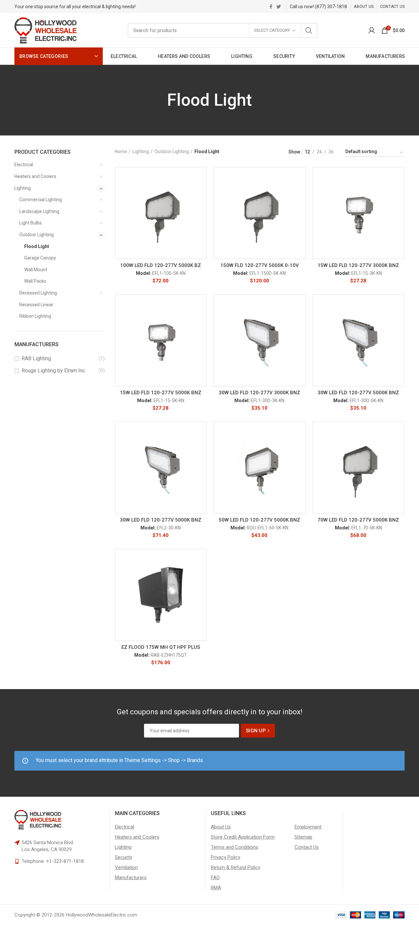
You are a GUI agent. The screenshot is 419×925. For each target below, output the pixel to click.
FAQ (215, 878)
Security (123, 857)
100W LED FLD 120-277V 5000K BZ (160, 265)
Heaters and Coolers (35, 176)
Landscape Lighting (39, 211)
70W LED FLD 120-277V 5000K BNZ (358, 520)
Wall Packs (35, 281)
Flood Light (36, 246)
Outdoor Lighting (36, 234)
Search (309, 30)
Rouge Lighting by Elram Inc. (54, 370)
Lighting (22, 188)
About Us (221, 827)
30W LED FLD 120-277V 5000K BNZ (358, 393)
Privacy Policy (225, 857)
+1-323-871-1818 (65, 861)
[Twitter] (278, 6)
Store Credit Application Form (243, 837)
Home (121, 151)
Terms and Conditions (234, 847)
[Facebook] (270, 6)
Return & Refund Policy (235, 867)
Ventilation (126, 867)
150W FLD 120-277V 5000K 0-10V (259, 265)
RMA (216, 888)
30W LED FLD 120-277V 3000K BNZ (259, 393)
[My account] (371, 30)
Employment (308, 827)
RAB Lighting (36, 358)
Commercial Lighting (40, 199)
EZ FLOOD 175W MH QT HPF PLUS (160, 647)
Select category (272, 30)
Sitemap (303, 837)
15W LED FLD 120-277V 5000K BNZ (160, 393)
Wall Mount (35, 269)
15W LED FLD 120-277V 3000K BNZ (358, 265)
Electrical (23, 164)
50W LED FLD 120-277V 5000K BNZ (259, 520)
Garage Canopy (40, 257)
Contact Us (307, 847)
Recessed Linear (36, 304)
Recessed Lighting (38, 292)
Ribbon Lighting (35, 316)
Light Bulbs (30, 222)
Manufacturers (131, 878)
